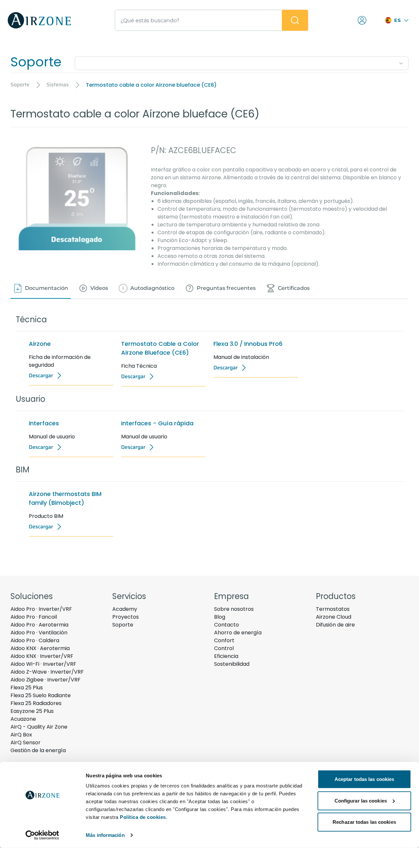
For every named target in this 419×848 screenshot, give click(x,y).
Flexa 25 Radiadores (36, 703)
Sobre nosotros (234, 609)
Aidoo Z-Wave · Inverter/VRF (47, 672)
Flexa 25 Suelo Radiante (40, 695)
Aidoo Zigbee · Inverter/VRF (45, 679)
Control (224, 648)
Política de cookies (143, 817)
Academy (124, 609)
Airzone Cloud (333, 617)
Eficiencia (226, 656)
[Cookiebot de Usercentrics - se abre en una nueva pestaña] (42, 835)
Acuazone (23, 719)
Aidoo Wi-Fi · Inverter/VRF (43, 664)
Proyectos (125, 617)
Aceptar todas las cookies (364, 779)
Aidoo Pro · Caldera (34, 640)
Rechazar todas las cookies (364, 822)
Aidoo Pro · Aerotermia (39, 624)
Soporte (122, 624)
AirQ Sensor (25, 742)
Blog (219, 617)
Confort (224, 640)
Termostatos (333, 609)
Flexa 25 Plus (26, 687)
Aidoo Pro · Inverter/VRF (41, 609)
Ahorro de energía (238, 632)
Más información (105, 835)
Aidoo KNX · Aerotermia (40, 648)
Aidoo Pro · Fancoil (33, 617)
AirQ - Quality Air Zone (38, 727)
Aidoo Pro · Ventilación (38, 632)
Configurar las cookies (361, 800)
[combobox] (242, 62)
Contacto (226, 624)
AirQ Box (21, 734)
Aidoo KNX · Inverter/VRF (41, 656)
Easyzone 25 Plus (32, 711)
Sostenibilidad (231, 664)
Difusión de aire (335, 624)
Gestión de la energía (38, 750)
